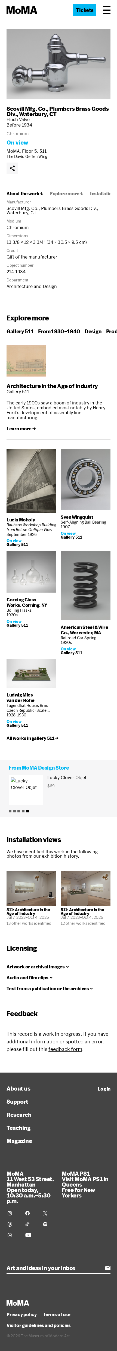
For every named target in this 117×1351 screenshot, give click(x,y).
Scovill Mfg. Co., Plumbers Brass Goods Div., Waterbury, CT (58, 111)
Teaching (18, 1127)
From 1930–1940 (59, 331)
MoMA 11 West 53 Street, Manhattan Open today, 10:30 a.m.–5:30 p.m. (30, 1187)
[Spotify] (48, 1224)
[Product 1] (10, 811)
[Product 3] (18, 811)
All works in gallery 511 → (33, 738)
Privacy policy (21, 1314)
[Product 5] (27, 811)
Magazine (19, 1140)
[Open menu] (106, 10)
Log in (104, 1089)
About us (18, 1088)
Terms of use (56, 1314)
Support (17, 1101)
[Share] (12, 168)
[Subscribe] (107, 1268)
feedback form (65, 1049)
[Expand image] (58, 64)
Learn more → (21, 429)
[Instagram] (13, 1213)
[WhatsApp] (13, 1235)
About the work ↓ (25, 193)
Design (93, 331)
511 (43, 151)
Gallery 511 (20, 331)
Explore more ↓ (67, 193)
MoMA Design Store (45, 768)
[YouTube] (31, 1235)
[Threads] (13, 1224)
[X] (48, 1213)
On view (17, 142)
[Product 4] (23, 811)
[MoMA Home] (22, 10)
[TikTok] (31, 1224)
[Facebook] (31, 1213)
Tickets (85, 10)
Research (19, 1114)
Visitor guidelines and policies (39, 1325)
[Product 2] (14, 811)
